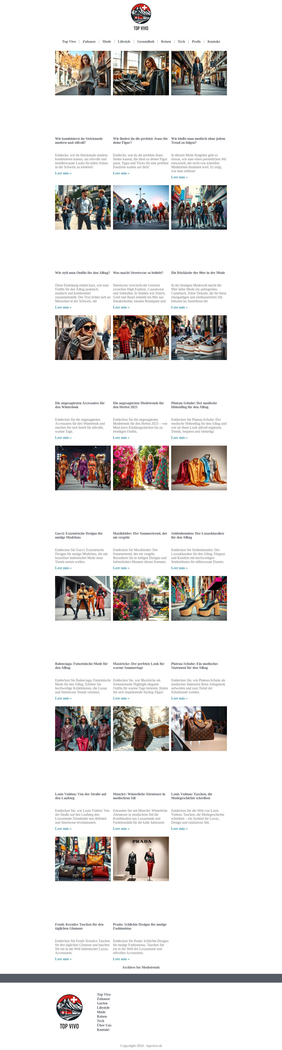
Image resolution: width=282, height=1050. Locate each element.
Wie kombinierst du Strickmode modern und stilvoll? (79, 140)
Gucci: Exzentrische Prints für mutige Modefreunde (193, 926)
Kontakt (214, 41)
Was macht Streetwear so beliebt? (138, 273)
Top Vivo (69, 41)
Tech (181, 41)
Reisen (166, 41)
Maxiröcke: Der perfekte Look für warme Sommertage (138, 666)
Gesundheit (145, 41)
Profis (196, 41)
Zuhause (89, 41)
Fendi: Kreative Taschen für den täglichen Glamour (79, 926)
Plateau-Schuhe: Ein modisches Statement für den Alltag (194, 666)
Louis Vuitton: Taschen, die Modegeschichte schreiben (191, 796)
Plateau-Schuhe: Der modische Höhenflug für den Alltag (194, 405)
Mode (106, 41)
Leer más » (63, 173)
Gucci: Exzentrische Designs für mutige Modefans (79, 535)
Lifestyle (124, 41)
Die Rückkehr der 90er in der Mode (198, 273)
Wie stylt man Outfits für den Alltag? (82, 273)
